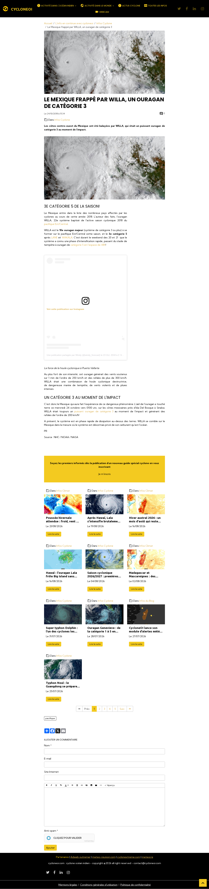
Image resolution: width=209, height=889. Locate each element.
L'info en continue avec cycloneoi (74, 23)
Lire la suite (53, 534)
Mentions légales (67, 884)
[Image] (91, 785)
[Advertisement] (154, 257)
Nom (47, 745)
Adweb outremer (81, 857)
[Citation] (72, 785)
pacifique (50, 718)
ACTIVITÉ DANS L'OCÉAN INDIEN (58, 5)
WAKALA (67, 237)
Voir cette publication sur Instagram (65, 309)
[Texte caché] (86, 785)
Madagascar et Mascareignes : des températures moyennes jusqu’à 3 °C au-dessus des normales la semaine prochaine (146, 574)
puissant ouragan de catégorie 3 (94, 411)
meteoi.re (147, 857)
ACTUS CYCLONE (131, 5)
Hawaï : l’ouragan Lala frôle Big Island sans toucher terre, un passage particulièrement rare (61, 574)
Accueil (48, 23)
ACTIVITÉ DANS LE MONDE (98, 5)
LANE (54, 237)
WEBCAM (104, 11)
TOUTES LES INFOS (157, 5)
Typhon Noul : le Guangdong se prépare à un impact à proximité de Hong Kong (63, 684)
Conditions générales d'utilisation (99, 884)
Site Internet (51, 771)
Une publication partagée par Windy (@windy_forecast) (73, 355)
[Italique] (51, 785)
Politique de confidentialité (135, 884)
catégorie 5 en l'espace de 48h (88, 244)
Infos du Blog (146, 600)
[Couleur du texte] (66, 785)
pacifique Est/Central (56, 224)
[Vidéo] (96, 785)
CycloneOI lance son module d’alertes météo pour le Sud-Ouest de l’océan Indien (145, 629)
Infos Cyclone (104, 23)
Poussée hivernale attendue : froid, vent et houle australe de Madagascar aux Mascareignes (62, 519)
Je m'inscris (104, 474)
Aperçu (111, 785)
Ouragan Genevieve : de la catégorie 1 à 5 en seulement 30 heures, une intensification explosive (103, 629)
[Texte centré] (77, 785)
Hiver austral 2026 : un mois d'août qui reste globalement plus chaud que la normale (145, 519)
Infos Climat (63, 490)
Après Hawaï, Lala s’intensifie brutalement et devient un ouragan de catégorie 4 (104, 519)
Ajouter (50, 847)
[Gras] (46, 785)
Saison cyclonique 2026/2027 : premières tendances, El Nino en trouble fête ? (102, 574)
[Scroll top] (203, 883)
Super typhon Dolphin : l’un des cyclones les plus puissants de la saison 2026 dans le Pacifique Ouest (62, 629)
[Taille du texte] (60, 785)
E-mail (47, 758)
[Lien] (81, 785)
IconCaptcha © (88, 841)
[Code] (100, 785)
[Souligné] (56, 785)
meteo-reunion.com (104, 857)
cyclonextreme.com (128, 857)
